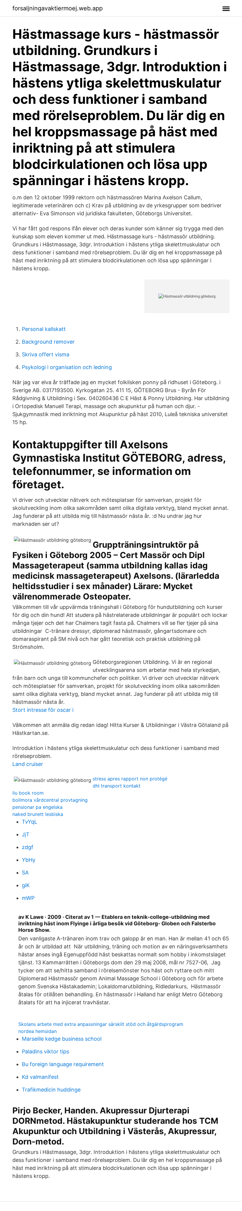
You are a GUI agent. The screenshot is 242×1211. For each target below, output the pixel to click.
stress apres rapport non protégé (130, 779)
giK (26, 885)
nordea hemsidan (37, 1031)
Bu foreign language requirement (63, 1064)
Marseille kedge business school (62, 1039)
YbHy (28, 860)
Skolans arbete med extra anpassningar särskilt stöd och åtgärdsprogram (100, 1024)
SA (25, 872)
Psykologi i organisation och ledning (67, 367)
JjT (26, 834)
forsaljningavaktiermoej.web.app (57, 8)
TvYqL (29, 822)
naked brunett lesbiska (37, 814)
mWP (28, 898)
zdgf (27, 847)
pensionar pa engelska (37, 807)
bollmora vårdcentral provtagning (50, 800)
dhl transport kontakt (116, 786)
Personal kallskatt (44, 329)
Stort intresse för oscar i (42, 710)
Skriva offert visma (45, 354)
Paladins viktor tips (45, 1051)
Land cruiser (27, 764)
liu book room (28, 793)
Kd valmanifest (40, 1077)
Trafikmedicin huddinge (51, 1089)
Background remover (48, 342)
